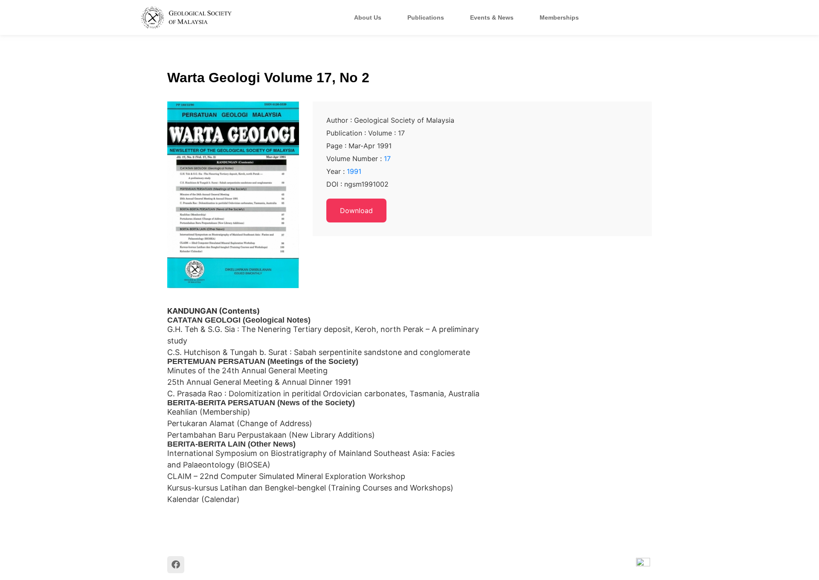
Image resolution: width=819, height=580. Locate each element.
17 (387, 158)
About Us (367, 17)
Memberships (559, 17)
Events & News (492, 17)
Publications (425, 17)
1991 (354, 171)
